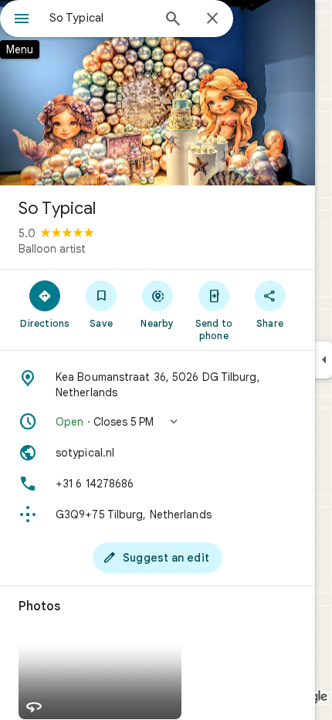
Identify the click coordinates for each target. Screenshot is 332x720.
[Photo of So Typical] (157, 92)
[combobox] (100, 17)
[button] (157, 421)
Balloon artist (52, 249)
